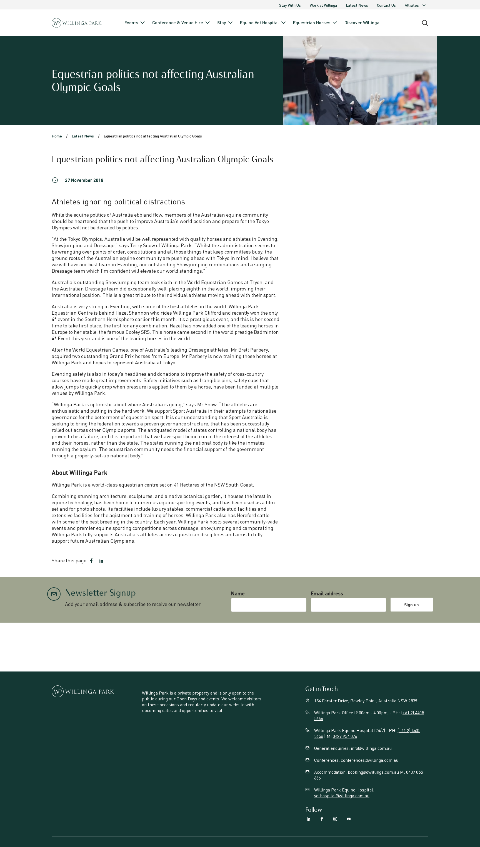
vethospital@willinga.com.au (341, 795)
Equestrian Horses (311, 22)
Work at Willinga (323, 4)
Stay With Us (290, 4)
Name (238, 593)
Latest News (357, 4)
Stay (221, 22)
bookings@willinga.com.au (373, 772)
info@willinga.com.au (371, 748)
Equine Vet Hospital (259, 22)
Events (131, 22)
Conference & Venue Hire (177, 22)
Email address (327, 593)
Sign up (411, 604)
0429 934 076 (345, 736)
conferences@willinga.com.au (369, 760)
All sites (412, 4)
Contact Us (386, 4)
